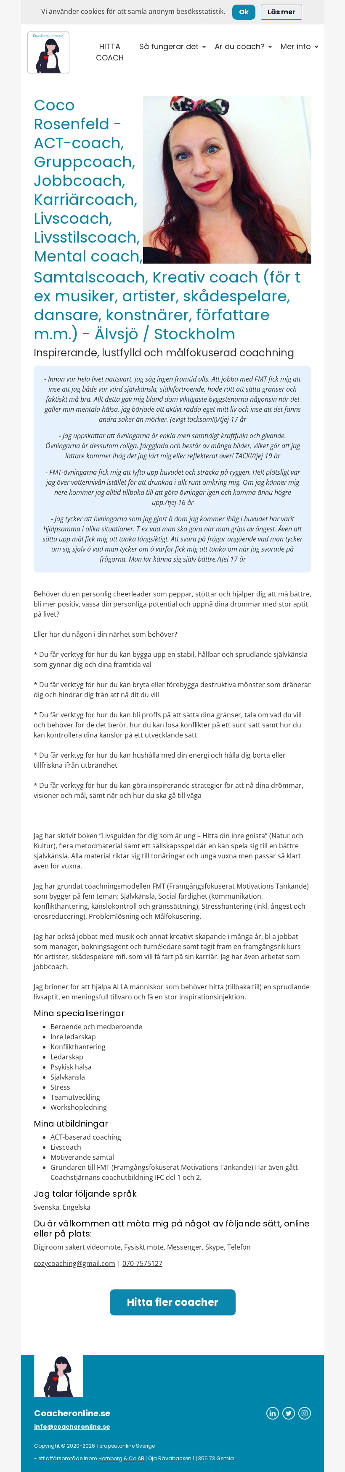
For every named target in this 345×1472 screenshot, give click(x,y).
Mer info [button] (296, 46)
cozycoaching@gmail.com (74, 1263)
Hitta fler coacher (172, 1302)
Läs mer (281, 12)
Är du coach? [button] (240, 46)
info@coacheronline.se (72, 1426)
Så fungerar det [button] (169, 46)
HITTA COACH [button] (110, 52)
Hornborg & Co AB (121, 1458)
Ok (244, 12)
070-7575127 (142, 1263)
